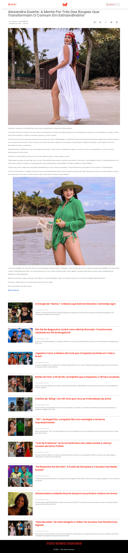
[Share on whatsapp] (106, 22)
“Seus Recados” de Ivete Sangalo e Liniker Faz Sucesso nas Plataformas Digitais (76, 523)
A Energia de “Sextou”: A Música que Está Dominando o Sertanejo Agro (75, 303)
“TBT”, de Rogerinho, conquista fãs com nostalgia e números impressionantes (70, 421)
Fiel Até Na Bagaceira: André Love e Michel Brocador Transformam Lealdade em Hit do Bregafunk (73, 331)
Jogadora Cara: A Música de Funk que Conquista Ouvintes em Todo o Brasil (75, 355)
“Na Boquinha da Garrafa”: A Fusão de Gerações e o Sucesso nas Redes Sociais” (76, 468)
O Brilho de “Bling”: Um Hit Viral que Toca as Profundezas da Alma (73, 398)
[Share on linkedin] (116, 22)
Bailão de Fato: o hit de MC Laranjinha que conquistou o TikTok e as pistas (77, 377)
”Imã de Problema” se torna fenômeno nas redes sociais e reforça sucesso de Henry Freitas (73, 445)
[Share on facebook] (94, 22)
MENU (13, 4)
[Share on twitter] (100, 22)
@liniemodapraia (13, 290)
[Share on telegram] (111, 22)
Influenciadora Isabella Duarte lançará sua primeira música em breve (76, 493)
